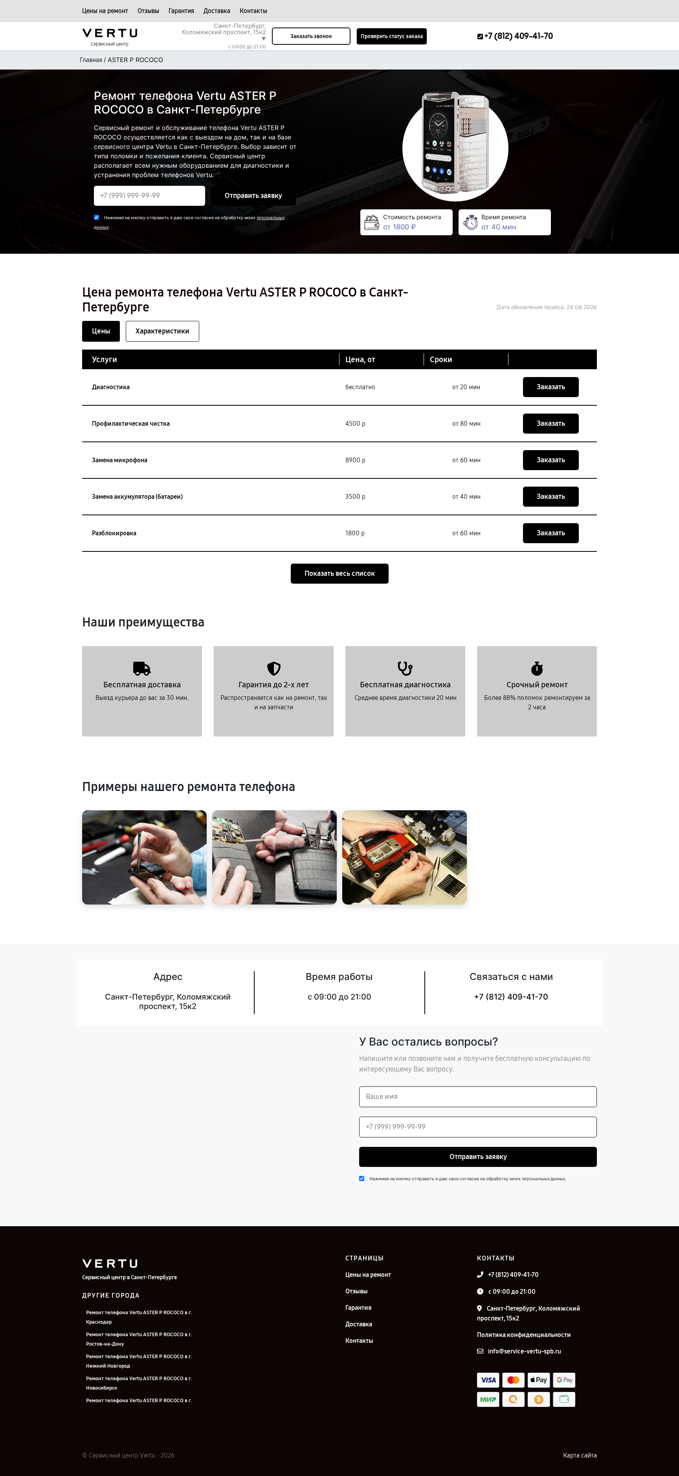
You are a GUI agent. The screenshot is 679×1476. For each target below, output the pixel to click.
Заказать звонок (311, 36)
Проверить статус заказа (392, 36)
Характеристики (162, 331)
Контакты (253, 11)
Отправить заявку (253, 195)
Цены (101, 331)
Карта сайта (580, 1455)
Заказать (551, 387)
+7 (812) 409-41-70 (511, 997)
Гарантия (181, 11)
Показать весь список (340, 573)
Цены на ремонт (105, 11)
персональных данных (543, 1178)
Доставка (217, 11)
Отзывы (148, 11)
